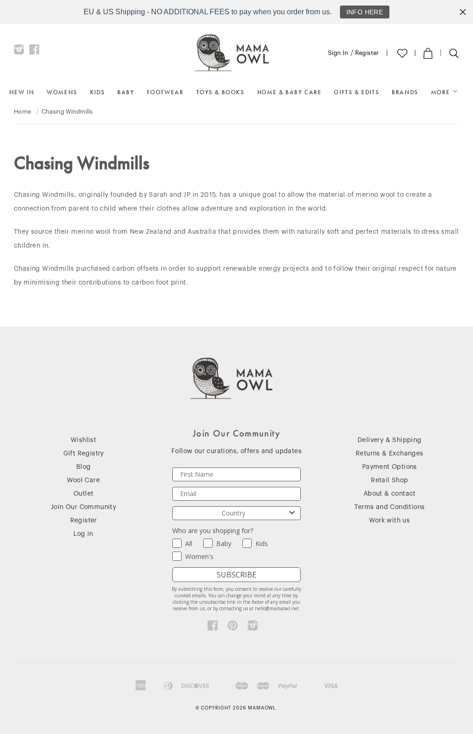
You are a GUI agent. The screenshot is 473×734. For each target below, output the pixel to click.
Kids (97, 92)
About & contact (390, 494)
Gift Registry (83, 453)
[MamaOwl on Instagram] (19, 52)
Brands (405, 92)
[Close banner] (462, 12)
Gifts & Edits (356, 92)
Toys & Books (220, 92)
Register (367, 53)
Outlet (83, 494)
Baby (125, 92)
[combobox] (233, 513)
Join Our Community (83, 507)
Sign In (338, 53)
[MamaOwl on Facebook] (34, 52)
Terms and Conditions (389, 507)
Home (22, 112)
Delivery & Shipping (390, 440)
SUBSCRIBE (236, 575)
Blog (83, 467)
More (441, 92)
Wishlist (83, 440)
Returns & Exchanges (390, 453)
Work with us (389, 520)
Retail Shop (389, 480)
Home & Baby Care (289, 92)
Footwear (165, 92)
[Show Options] (292, 513)
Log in (83, 534)
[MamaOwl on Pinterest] (232, 628)
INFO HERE (364, 12)
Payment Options (389, 467)
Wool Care (83, 480)
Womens (62, 92)
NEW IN (22, 92)
